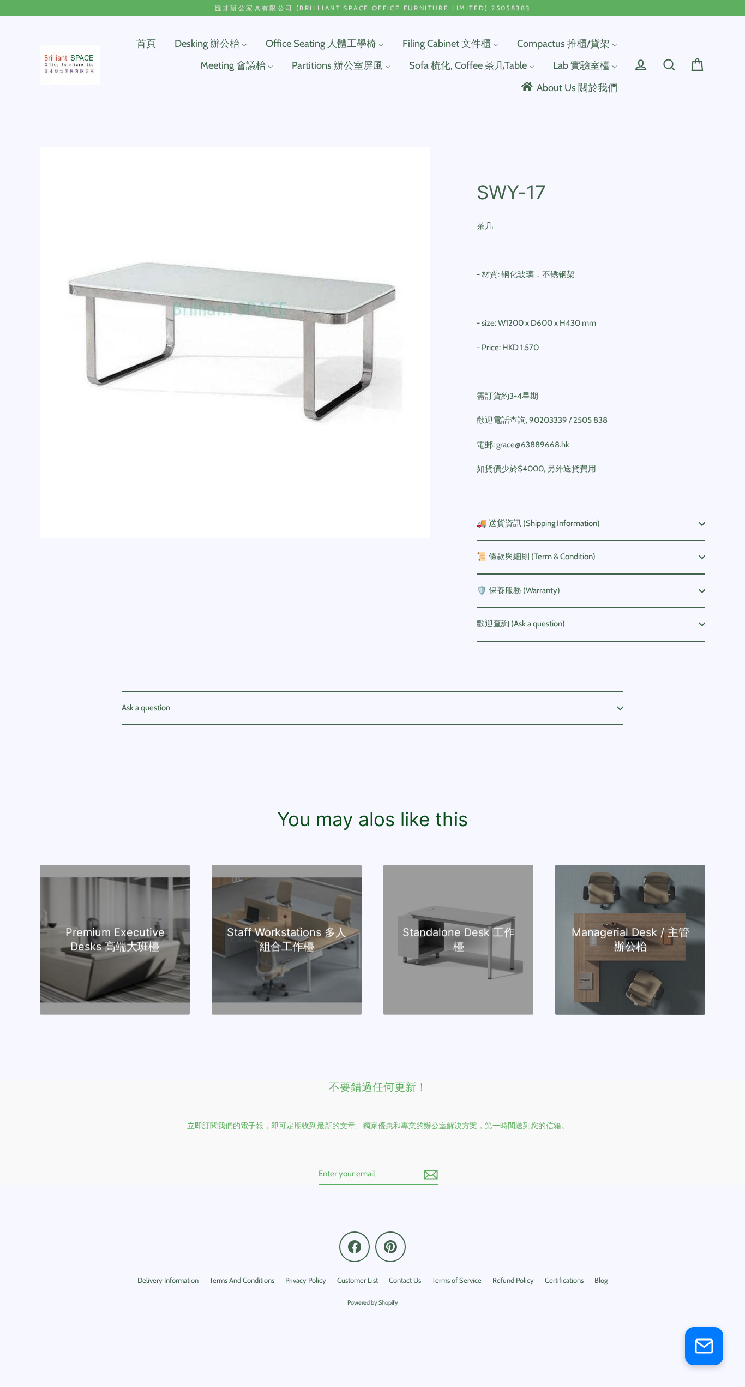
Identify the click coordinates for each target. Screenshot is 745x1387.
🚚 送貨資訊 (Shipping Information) (538, 523)
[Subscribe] (429, 1174)
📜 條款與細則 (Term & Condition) (536, 556)
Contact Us (405, 1280)
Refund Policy (513, 1280)
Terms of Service (457, 1280)
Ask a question (146, 708)
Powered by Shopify (372, 1302)
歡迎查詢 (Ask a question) (521, 624)
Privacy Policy (305, 1280)
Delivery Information (168, 1280)
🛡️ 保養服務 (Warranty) (518, 590)
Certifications (564, 1280)
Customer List (357, 1280)
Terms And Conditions (241, 1280)
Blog (601, 1280)
